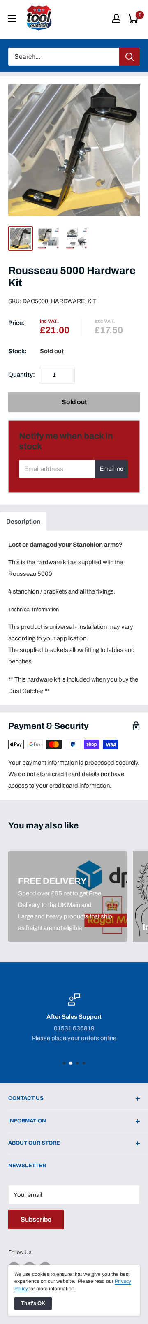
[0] (133, 18)
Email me (111, 469)
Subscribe (36, 1219)
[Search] (129, 57)
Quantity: (21, 374)
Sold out (74, 402)
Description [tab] (23, 521)
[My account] (116, 18)
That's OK (33, 1303)
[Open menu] (12, 18)
